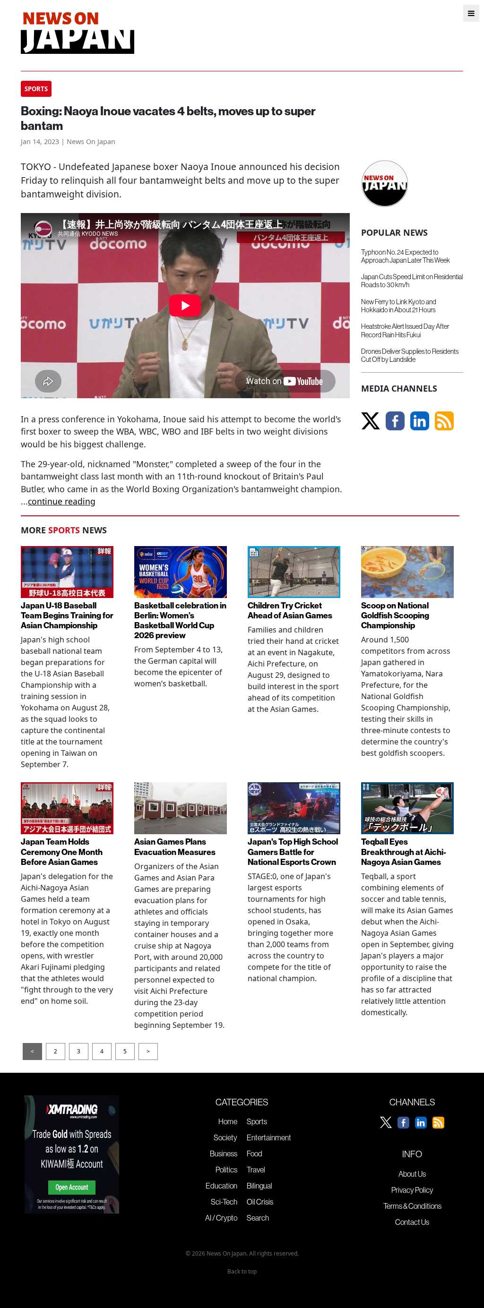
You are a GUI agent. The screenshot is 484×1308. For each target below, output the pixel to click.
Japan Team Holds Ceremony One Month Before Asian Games (62, 851)
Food (254, 1153)
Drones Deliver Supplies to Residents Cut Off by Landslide (409, 355)
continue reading (61, 501)
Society (225, 1137)
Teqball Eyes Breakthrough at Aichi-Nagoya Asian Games (403, 851)
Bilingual (259, 1185)
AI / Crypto (221, 1218)
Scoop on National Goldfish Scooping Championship (395, 615)
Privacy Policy (412, 1190)
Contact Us (412, 1222)
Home (227, 1121)
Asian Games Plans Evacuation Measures (175, 846)
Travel (256, 1169)
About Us (412, 1174)
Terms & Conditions (412, 1206)
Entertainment (269, 1137)
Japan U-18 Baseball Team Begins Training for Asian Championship (67, 615)
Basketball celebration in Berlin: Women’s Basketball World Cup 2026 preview (180, 620)
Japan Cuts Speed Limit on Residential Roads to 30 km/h (412, 281)
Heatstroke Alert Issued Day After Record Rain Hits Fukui (405, 330)
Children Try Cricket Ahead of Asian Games (290, 610)
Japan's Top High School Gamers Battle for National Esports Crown (293, 851)
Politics (226, 1169)
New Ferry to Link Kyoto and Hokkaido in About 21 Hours (398, 306)
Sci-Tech (224, 1201)
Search (258, 1218)
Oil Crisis (260, 1201)
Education (221, 1185)
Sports (257, 1121)
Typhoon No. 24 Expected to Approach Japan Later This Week (405, 256)
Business (223, 1153)
